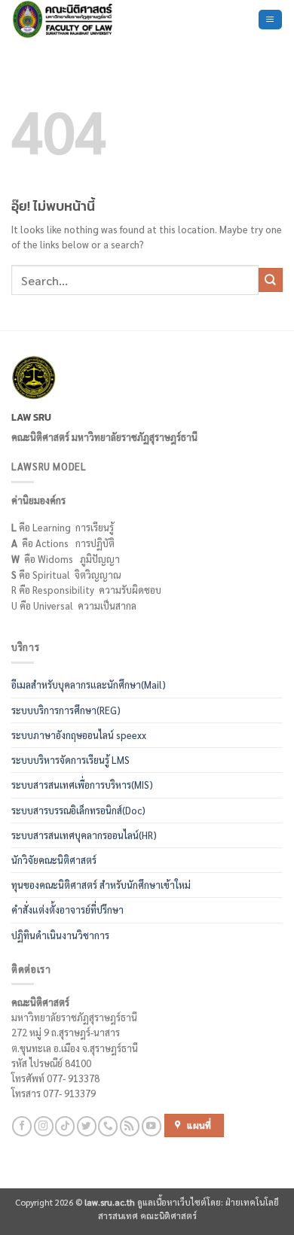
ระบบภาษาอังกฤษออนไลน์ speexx (78, 735)
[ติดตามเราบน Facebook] (22, 1126)
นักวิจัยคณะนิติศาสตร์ (53, 860)
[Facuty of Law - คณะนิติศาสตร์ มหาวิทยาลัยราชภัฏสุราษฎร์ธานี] (79, 19)
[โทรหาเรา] (108, 1126)
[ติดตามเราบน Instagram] (44, 1126)
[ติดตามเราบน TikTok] (65, 1126)
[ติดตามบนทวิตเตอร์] (86, 1126)
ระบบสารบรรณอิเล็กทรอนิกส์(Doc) (78, 811)
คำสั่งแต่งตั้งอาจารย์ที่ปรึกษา (67, 910)
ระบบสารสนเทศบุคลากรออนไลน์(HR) (84, 835)
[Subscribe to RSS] (129, 1126)
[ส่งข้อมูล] (271, 279)
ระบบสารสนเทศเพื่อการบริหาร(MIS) (82, 785)
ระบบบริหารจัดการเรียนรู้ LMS (70, 760)
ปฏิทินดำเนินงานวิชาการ (60, 935)
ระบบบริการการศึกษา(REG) (66, 710)
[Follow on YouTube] (151, 1126)
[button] (270, 19)
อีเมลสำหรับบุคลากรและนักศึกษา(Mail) (88, 685)
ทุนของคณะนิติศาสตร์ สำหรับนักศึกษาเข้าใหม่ (101, 885)
